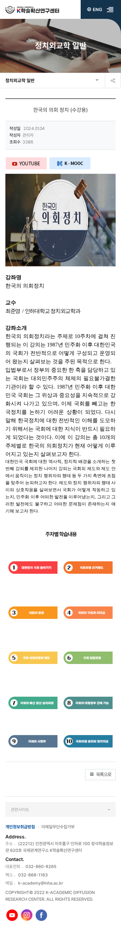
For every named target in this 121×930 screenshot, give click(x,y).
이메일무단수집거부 (58, 826)
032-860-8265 (41, 866)
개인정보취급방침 (20, 826)
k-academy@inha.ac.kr (40, 883)
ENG (97, 9)
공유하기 (113, 80)
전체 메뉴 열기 (110, 9)
